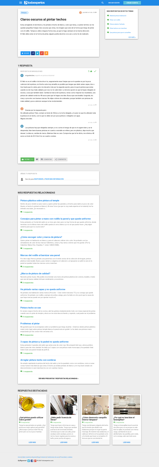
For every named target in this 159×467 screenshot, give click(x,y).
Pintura (23, 13)
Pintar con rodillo (115, 20)
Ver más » (132, 37)
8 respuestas (28, 335)
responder (38, 179)
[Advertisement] (58, 42)
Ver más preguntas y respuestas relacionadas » (58, 378)
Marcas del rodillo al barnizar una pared (40, 255)
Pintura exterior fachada (117, 24)
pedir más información (54, 179)
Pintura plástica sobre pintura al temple (39, 200)
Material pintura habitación (118, 15)
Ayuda (34, 457)
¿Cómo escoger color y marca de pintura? (41, 237)
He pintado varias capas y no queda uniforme (42, 289)
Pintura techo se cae (30, 307)
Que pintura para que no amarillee (120, 32)
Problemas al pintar (30, 323)
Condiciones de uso (53, 457)
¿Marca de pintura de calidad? (35, 273)
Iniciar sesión (114, 3)
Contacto (43, 457)
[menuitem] (33, 53)
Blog (38, 457)
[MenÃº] (21, 3)
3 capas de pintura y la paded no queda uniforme (44, 341)
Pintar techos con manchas (118, 28)
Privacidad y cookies (66, 457)
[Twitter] (28, 460)
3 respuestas (28, 267)
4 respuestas (28, 317)
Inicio (19, 457)
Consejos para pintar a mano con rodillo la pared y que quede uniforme (55, 218)
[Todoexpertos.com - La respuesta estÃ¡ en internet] (34, 2)
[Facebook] (31, 460)
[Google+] (34, 460)
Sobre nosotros (26, 457)
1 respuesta (27, 212)
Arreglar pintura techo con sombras (38, 360)
